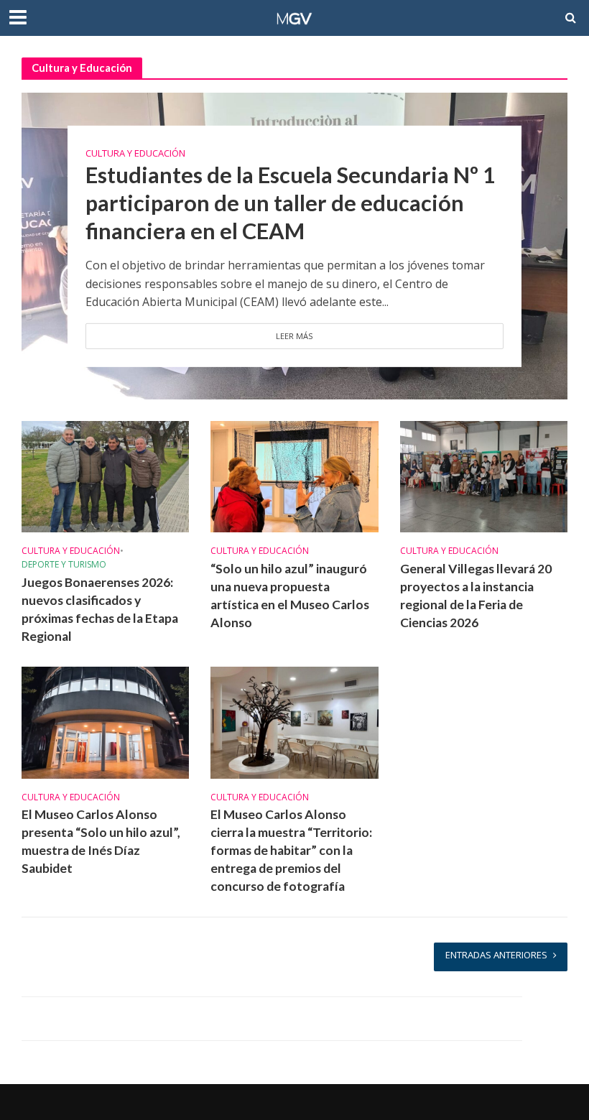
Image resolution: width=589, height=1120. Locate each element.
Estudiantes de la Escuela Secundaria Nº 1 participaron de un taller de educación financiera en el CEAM (290, 203)
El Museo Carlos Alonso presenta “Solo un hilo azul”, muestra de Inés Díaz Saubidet (101, 841)
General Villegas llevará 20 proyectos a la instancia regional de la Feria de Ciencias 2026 (476, 595)
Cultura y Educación (135, 153)
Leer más (294, 335)
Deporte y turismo (64, 565)
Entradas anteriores (496, 954)
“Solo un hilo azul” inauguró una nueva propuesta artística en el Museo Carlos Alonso (289, 595)
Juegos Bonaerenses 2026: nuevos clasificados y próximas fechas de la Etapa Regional (100, 609)
